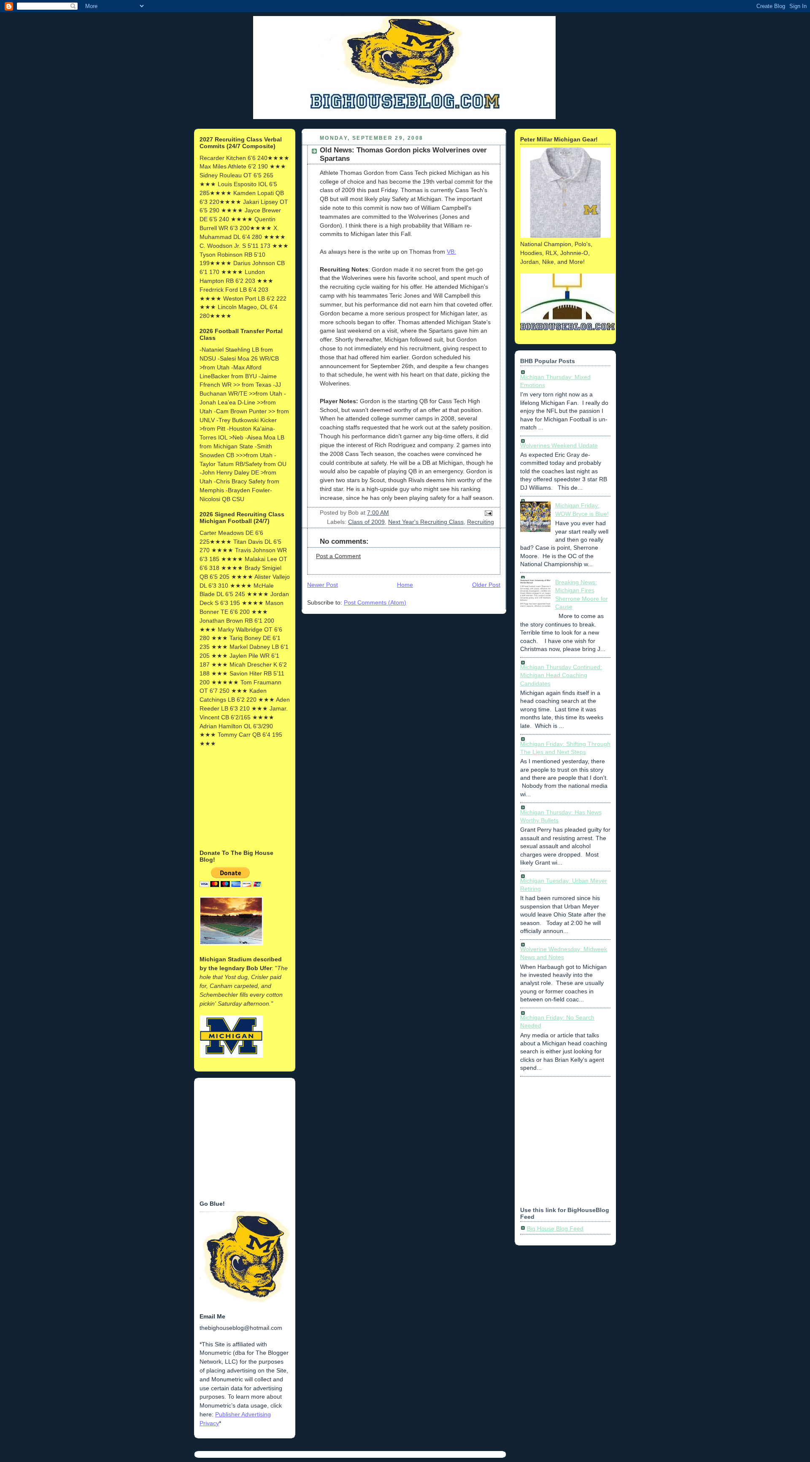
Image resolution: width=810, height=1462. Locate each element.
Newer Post (322, 584)
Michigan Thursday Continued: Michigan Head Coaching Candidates (561, 675)
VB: (451, 251)
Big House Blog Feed (555, 1228)
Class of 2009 (366, 521)
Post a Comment (338, 556)
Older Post (486, 584)
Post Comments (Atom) (375, 602)
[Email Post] (487, 512)
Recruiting (480, 521)
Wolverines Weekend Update (559, 445)
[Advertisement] (242, 797)
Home (405, 584)
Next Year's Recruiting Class (426, 521)
